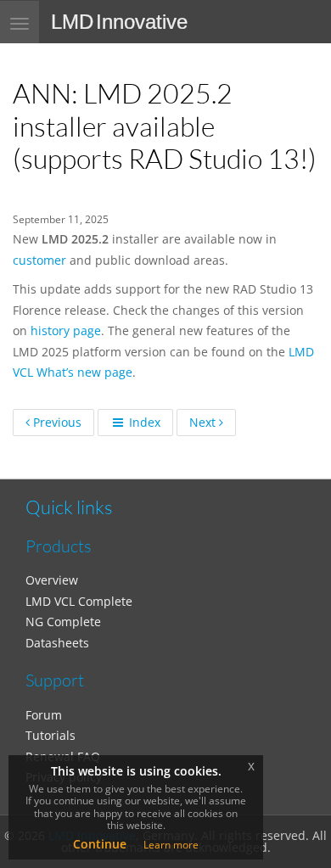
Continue (99, 844)
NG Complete (63, 621)
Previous (55, 422)
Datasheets (57, 643)
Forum (43, 715)
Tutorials (50, 735)
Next (204, 422)
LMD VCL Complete (78, 601)
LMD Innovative (119, 21)
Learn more (171, 844)
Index (143, 422)
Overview (51, 580)
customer (39, 260)
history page (66, 330)
